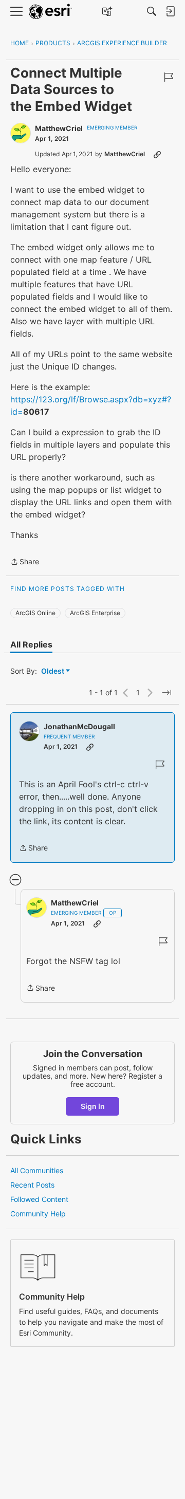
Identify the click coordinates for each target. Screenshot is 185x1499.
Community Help (38, 1213)
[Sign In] (170, 11)
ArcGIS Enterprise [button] (95, 613)
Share (24, 562)
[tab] (31, 644)
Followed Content (39, 1199)
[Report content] (168, 77)
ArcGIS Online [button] (35, 613)
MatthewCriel (59, 128)
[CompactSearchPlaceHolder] (151, 11)
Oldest (53, 671)
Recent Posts (32, 1184)
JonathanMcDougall (79, 726)
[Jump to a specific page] (166, 692)
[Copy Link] (157, 154)
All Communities (36, 1170)
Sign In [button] (93, 1106)
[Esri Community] (50, 11)
